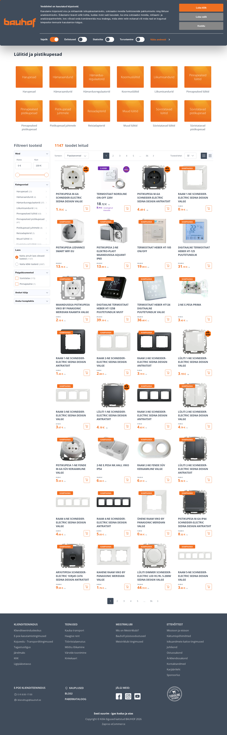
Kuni (36, 159)
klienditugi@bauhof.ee (29, 699)
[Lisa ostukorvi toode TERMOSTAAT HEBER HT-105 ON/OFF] (168, 266)
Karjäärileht (173, 669)
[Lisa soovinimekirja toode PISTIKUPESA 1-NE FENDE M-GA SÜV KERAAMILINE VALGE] (58, 459)
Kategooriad (21, 184)
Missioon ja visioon (178, 630)
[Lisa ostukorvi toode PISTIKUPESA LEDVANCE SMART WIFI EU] (87, 266)
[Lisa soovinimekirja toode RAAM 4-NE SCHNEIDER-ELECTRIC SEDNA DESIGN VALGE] (58, 512)
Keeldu (201, 26)
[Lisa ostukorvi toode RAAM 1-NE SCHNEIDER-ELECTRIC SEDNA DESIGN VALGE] (209, 208)
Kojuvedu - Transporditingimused (33, 641)
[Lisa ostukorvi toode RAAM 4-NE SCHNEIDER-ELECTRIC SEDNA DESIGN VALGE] (87, 533)
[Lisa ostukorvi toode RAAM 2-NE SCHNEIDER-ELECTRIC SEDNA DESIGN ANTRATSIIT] (168, 373)
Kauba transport (74, 630)
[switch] (82, 39)
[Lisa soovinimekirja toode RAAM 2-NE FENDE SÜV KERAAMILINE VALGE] (140, 459)
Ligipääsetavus (22, 664)
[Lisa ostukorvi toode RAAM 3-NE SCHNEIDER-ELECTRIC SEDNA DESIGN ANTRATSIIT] (168, 426)
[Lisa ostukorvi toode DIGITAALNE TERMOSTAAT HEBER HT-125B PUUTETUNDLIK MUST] (127, 319)
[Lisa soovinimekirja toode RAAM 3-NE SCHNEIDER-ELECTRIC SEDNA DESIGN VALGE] (58, 405)
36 (147, 155)
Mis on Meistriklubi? (127, 630)
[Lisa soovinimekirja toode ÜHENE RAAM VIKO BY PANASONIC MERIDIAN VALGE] (140, 512)
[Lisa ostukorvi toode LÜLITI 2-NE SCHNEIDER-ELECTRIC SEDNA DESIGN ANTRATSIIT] (209, 480)
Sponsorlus (173, 675)
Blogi (69, 693)
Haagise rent (72, 636)
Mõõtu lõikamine (74, 647)
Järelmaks (19, 652)
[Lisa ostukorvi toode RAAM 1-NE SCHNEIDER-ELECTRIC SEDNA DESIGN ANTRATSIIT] (87, 373)
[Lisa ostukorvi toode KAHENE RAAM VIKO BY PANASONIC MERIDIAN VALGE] (127, 587)
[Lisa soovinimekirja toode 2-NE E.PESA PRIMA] (181, 298)
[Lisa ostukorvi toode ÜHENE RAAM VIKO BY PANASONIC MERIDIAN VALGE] (168, 533)
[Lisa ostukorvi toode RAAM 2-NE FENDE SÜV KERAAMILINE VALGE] (168, 480)
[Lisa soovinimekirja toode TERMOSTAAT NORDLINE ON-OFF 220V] (99, 187)
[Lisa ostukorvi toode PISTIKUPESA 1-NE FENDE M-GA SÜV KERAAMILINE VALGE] (87, 480)
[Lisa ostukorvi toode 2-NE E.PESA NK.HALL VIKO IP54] (127, 480)
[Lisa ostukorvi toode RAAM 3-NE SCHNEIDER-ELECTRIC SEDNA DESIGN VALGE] (87, 426)
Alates (19, 159)
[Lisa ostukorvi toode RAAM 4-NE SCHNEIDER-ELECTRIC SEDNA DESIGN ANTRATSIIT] (127, 533)
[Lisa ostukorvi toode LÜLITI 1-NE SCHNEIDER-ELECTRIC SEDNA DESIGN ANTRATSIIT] (127, 426)
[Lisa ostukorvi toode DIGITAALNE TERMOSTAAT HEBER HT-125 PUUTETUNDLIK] (209, 266)
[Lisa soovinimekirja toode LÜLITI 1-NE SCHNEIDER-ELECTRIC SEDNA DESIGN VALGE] (181, 352)
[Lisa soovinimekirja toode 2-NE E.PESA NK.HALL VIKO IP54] (99, 459)
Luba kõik (201, 7)
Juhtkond (172, 647)
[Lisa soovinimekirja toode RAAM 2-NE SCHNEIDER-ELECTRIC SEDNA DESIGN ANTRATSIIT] (140, 352)
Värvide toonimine (75, 652)
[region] (134, 377)
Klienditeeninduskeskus (27, 630)
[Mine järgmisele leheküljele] (153, 156)
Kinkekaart (71, 658)
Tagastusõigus (22, 647)
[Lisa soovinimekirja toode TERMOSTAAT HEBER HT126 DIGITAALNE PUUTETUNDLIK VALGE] (140, 298)
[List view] (210, 156)
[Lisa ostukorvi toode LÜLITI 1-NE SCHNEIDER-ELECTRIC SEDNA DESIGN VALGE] (209, 373)
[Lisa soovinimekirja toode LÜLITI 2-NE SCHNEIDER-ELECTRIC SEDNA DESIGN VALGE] (181, 405)
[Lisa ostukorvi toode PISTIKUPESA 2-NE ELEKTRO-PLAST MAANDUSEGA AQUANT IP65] (127, 266)
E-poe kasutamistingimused (30, 636)
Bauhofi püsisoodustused (131, 636)
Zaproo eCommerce (113, 724)
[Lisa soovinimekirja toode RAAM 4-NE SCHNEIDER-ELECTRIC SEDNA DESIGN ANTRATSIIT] (99, 512)
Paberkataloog (75, 699)
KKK (16, 658)
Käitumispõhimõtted (179, 636)
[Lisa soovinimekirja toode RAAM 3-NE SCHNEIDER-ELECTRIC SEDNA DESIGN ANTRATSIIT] (140, 405)
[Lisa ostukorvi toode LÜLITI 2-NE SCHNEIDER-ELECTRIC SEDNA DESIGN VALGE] (209, 426)
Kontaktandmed (176, 664)
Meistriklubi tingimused (129, 641)
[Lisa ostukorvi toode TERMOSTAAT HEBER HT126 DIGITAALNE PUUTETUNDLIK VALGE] (168, 319)
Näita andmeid (158, 39)
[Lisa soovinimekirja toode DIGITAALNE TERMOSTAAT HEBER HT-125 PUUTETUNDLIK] (181, 241)
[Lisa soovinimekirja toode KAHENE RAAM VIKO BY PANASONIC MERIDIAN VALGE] (99, 566)
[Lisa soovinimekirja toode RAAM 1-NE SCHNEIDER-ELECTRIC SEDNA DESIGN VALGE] (181, 187)
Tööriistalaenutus (75, 641)
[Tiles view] (204, 156)
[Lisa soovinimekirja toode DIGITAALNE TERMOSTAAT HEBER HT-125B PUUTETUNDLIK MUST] (99, 298)
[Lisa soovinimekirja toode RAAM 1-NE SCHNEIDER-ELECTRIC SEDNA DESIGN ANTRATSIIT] (58, 352)
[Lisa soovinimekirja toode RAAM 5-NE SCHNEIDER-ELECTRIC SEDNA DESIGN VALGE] (181, 566)
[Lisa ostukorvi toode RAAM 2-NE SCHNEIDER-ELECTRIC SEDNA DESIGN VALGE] (127, 373)
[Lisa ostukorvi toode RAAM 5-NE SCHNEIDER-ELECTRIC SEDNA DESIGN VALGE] (209, 587)
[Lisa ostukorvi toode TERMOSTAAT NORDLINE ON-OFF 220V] (127, 208)
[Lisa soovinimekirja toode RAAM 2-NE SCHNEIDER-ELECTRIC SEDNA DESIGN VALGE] (99, 352)
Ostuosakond (174, 652)
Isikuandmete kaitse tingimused (185, 641)
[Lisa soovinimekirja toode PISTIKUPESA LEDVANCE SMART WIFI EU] (58, 241)
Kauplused (76, 688)
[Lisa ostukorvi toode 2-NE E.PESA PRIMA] (209, 319)
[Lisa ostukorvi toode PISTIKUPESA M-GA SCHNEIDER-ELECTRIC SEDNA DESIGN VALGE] (87, 208)
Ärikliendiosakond (177, 658)
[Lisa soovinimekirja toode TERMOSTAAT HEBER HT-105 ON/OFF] (140, 241)
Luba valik (201, 16)
